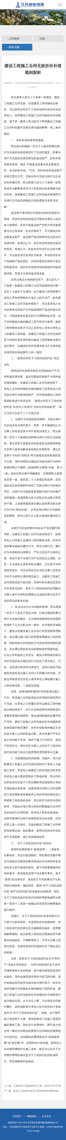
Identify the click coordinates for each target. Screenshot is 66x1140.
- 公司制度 (13, 38)
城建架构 (31, 1116)
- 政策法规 (13, 47)
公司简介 (17, 1116)
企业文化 (46, 1116)
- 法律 (41, 38)
